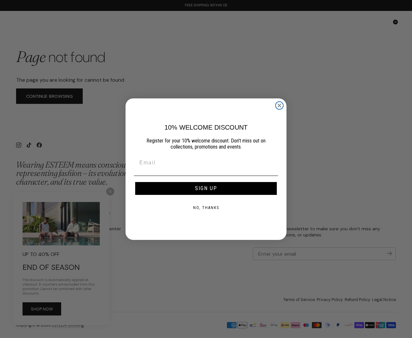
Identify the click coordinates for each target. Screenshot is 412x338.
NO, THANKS (206, 208)
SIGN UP (206, 188)
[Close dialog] (279, 105)
